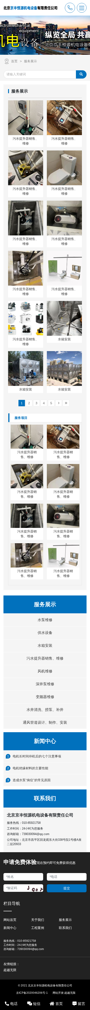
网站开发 (58, 992)
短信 (36, 1004)
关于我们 (37, 920)
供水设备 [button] (45, 633)
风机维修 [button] (45, 671)
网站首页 (9, 920)
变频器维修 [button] (45, 697)
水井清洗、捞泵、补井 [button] (45, 710)
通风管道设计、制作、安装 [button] (45, 722)
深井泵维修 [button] (45, 684)
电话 (14, 1004)
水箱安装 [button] (45, 645)
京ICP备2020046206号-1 (32, 992)
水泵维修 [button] (45, 620)
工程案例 (37, 928)
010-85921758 (31, 822)
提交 (66, 888)
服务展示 (30, 61)
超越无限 (69, 992)
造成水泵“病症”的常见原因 (32, 780)
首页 (14, 61)
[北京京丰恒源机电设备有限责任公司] (30, 7)
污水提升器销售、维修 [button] (45, 658)
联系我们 (65, 928)
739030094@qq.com (35, 834)
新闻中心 (9, 928)
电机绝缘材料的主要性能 (30, 768)
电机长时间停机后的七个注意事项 (37, 756)
